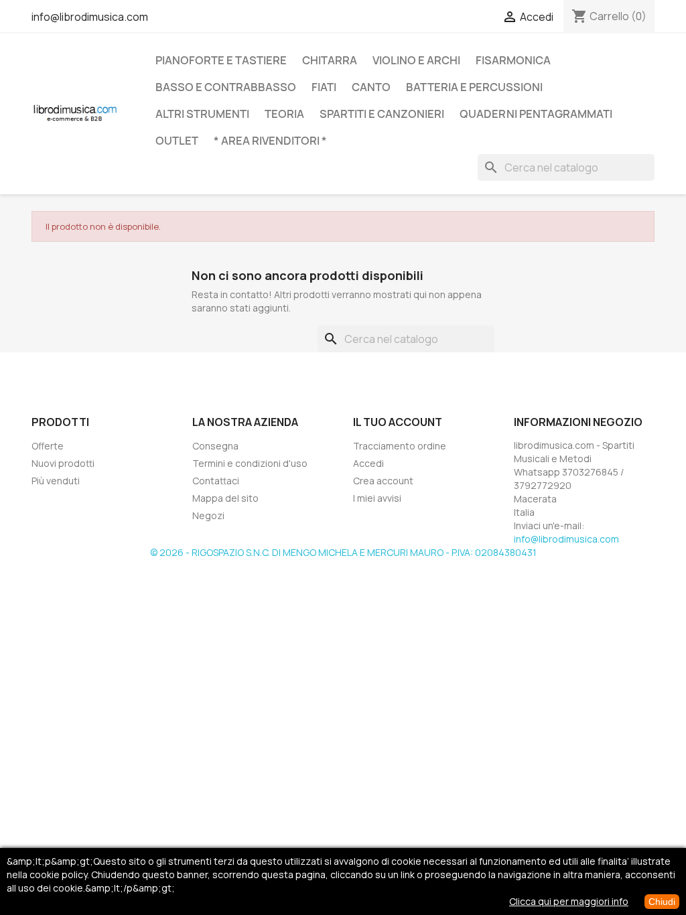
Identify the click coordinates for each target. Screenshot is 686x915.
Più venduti (55, 480)
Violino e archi (416, 60)
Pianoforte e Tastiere (221, 60)
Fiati (324, 87)
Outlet (176, 140)
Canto (371, 87)
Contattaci (215, 480)
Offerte (47, 445)
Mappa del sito (225, 498)
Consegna (215, 445)
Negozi (208, 515)
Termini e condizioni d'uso (249, 463)
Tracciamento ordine (399, 445)
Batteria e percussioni (474, 87)
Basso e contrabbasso (225, 87)
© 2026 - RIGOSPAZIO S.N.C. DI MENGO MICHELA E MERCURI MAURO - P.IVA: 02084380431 (343, 552)
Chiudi (661, 901)
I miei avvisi (377, 498)
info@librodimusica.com (89, 16)
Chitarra (329, 60)
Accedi (368, 463)
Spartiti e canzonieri (382, 114)
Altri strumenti (202, 114)
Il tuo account (397, 422)
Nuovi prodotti (62, 463)
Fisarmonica (513, 60)
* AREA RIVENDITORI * (270, 140)
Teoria (284, 114)
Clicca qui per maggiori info (568, 901)
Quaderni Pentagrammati (536, 114)
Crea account (383, 480)
